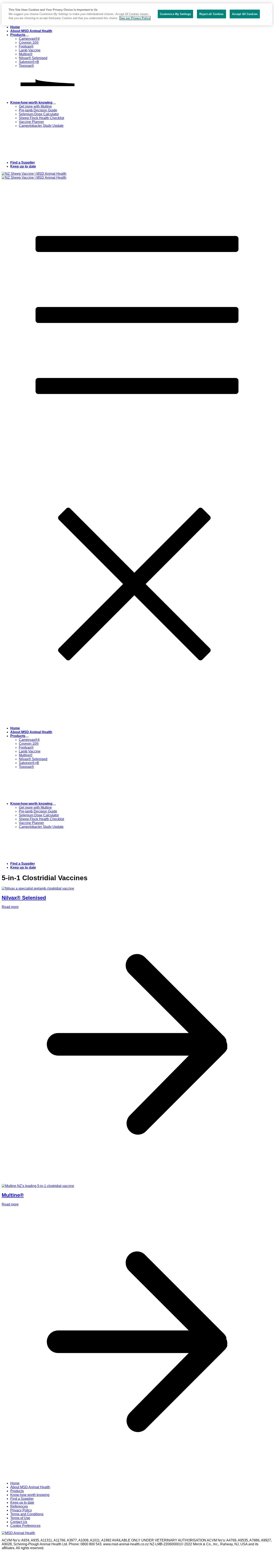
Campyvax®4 (29, 38)
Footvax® (26, 46)
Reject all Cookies (211, 13)
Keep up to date (23, 166)
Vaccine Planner (31, 122)
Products (17, 35)
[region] (137, 14)
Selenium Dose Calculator (39, 114)
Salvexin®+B (29, 62)
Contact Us (18, 1522)
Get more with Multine (35, 106)
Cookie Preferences (25, 1526)
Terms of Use (20, 1518)
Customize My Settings (175, 13)
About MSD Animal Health (31, 31)
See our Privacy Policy (135, 18)
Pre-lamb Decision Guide (38, 110)
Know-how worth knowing (31, 102)
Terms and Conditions (26, 1514)
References (19, 1506)
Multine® (26, 54)
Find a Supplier (22, 162)
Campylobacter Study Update (41, 125)
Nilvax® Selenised (33, 58)
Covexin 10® (29, 42)
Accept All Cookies (245, 13)
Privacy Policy (21, 1510)
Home (15, 27)
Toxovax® (26, 65)
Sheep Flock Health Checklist (41, 118)
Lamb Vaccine (29, 50)
